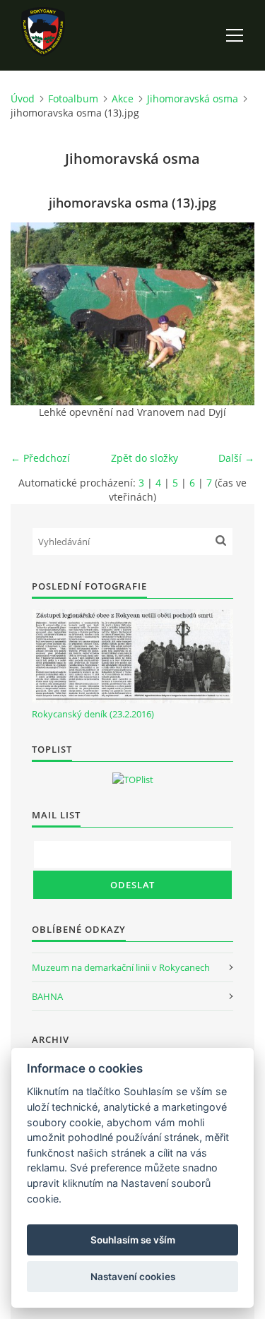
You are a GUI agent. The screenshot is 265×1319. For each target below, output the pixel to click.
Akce (123, 98)
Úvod (23, 98)
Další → (236, 458)
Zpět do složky (144, 458)
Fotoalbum (73, 98)
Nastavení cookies (132, 1276)
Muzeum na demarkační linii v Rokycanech (121, 967)
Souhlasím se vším (132, 1240)
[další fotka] (231, 313)
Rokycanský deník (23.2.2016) (93, 714)
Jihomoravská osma (192, 98)
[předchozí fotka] (33, 313)
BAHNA (47, 996)
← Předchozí (40, 458)
